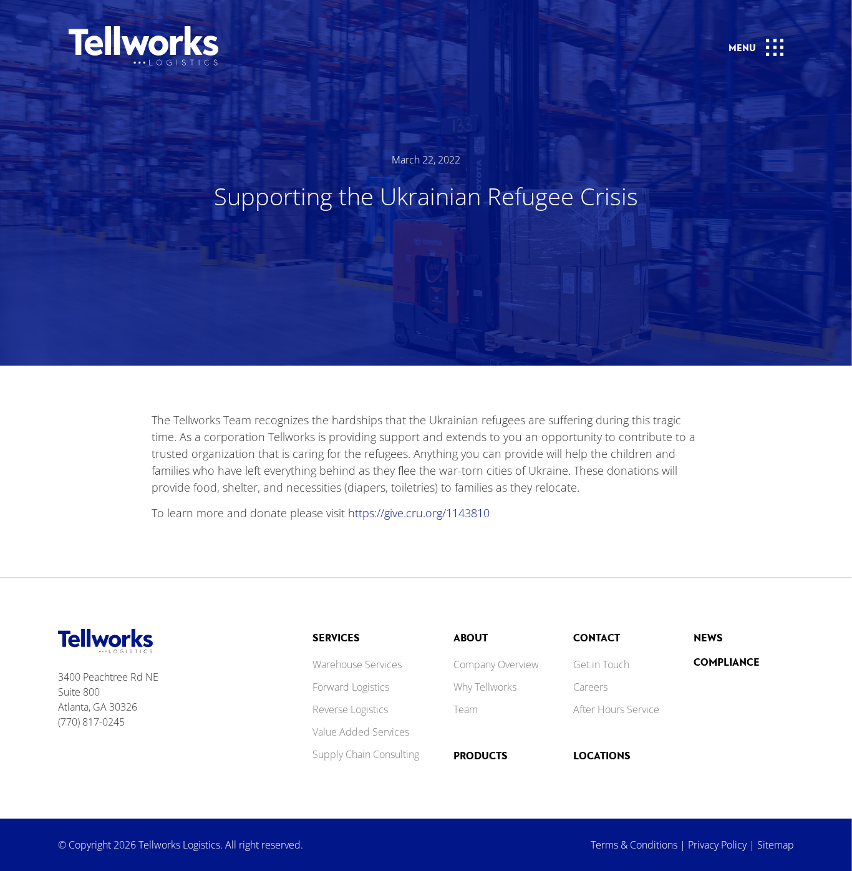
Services (336, 637)
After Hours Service (616, 709)
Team (465, 709)
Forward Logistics (350, 687)
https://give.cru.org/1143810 (419, 512)
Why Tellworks (484, 687)
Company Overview (496, 664)
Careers (590, 687)
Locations (602, 755)
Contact (596, 637)
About (470, 637)
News (708, 637)
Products (480, 755)
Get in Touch (601, 664)
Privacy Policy (717, 845)
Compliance (727, 661)
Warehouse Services (357, 664)
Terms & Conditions (634, 845)
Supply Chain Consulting (365, 754)
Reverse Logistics (350, 709)
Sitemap (775, 845)
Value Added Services (360, 732)
